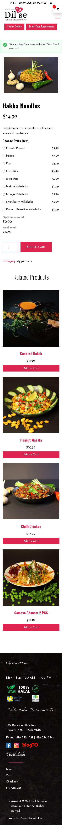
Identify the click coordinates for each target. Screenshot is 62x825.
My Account (13, 788)
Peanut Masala (31, 440)
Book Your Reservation (41, 27)
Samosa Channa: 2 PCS (31, 612)
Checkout (12, 781)
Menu (9, 769)
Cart (9, 775)
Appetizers (24, 261)
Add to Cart (31, 368)
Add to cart (36, 247)
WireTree (37, 818)
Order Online (14, 27)
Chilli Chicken (31, 526)
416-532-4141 (25, 3)
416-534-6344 (39, 3)
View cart (52, 44)
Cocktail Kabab (31, 353)
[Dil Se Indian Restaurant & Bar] (15, 13)
